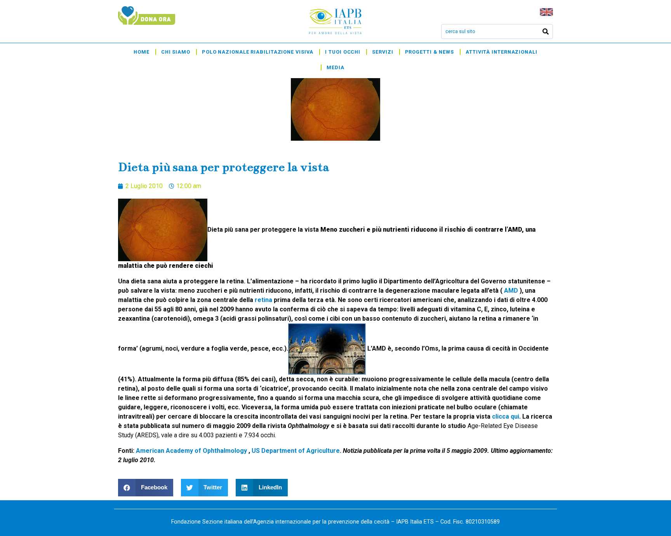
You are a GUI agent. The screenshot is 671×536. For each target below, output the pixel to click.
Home (141, 52)
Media (335, 67)
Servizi (382, 52)
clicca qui (505, 416)
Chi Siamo (175, 52)
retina (263, 300)
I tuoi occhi (342, 52)
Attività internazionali (501, 52)
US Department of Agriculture (296, 450)
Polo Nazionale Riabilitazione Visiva (257, 52)
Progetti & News (429, 52)
